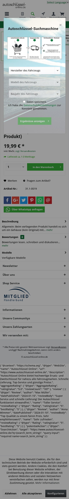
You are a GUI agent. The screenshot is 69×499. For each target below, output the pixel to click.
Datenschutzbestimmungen (40, 105)
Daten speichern (36, 101)
